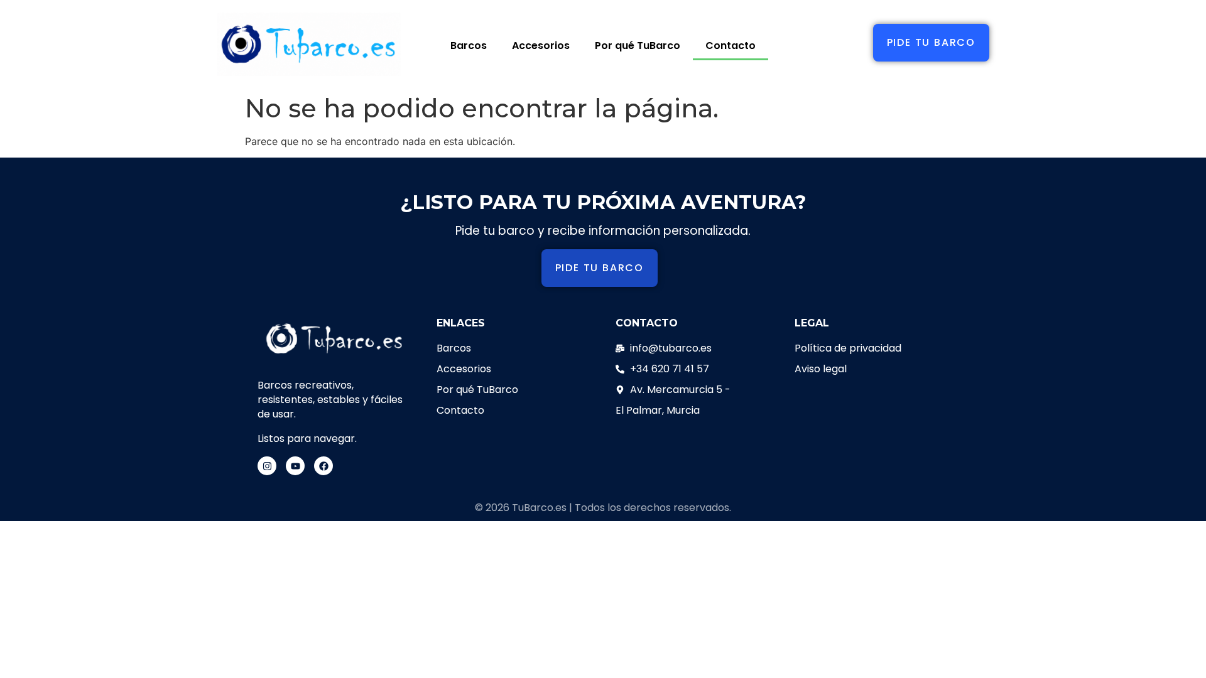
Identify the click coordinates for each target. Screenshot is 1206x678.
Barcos (468, 45)
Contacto (730, 45)
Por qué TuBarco (637, 45)
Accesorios (541, 45)
